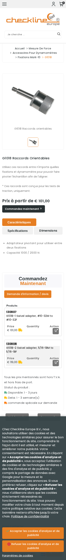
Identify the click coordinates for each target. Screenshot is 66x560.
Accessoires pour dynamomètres (35, 53)
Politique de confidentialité (30, 516)
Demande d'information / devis (28, 294)
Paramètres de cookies (17, 555)
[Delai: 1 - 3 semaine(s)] (20, 330)
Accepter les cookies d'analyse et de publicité (34, 533)
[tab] (19, 222)
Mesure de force (40, 48)
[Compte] (53, 4)
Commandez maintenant (22, 209)
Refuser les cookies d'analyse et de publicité (35, 546)
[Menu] (4, 4)
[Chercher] (58, 34)
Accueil (20, 48)
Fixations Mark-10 (29, 57)
